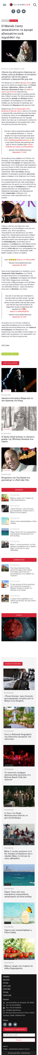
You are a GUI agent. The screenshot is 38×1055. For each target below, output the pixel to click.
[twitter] (24, 11)
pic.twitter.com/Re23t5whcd (23, 147)
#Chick (30, 144)
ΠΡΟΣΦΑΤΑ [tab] (19, 490)
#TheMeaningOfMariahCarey (18, 140)
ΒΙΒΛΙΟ (15, 354)
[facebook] (13, 11)
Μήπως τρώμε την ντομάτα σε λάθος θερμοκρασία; (21, 499)
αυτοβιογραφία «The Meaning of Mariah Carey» (15, 110)
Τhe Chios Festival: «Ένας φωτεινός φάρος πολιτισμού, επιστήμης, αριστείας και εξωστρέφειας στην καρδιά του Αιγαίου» (22, 572)
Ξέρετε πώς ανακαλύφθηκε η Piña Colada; (23, 522)
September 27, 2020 (19, 152)
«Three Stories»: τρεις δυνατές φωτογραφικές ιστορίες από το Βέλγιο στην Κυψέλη (22, 510)
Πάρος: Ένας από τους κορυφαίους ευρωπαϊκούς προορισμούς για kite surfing (23, 534)
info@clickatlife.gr (13, 1010)
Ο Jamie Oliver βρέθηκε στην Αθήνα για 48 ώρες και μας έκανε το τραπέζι (23, 600)
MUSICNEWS (6, 354)
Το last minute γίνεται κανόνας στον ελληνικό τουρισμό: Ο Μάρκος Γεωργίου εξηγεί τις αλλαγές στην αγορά (22, 587)
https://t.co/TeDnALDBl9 (25, 260)
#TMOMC (8, 147)
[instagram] (18, 11)
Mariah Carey (26, 83)
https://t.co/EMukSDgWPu (19, 311)
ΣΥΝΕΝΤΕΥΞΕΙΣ (19, 560)
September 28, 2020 (19, 265)
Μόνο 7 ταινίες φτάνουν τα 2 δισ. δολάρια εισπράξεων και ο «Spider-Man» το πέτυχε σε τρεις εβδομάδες (23, 547)
